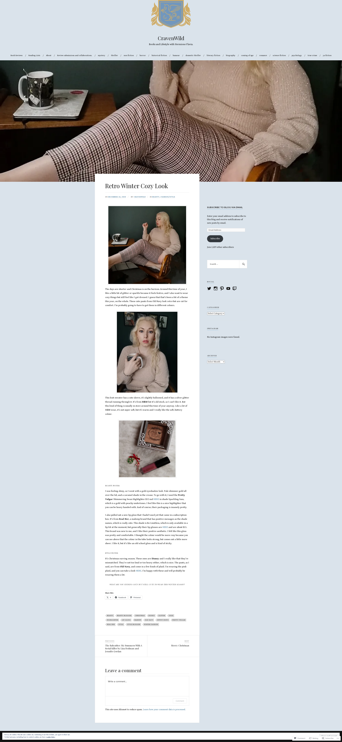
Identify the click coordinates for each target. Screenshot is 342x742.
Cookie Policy (50, 737)
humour (176, 55)
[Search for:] (227, 264)
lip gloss (126, 620)
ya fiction (327, 55)
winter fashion (151, 624)
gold (171, 615)
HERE (156, 499)
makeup (137, 620)
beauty (156, 197)
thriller (114, 55)
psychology (297, 55)
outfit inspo (163, 620)
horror (143, 55)
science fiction (279, 55)
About (48, 55)
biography (230, 55)
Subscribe (215, 238)
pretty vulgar (178, 620)
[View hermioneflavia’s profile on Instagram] (216, 288)
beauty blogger (124, 615)
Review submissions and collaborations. (74, 55)
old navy (149, 620)
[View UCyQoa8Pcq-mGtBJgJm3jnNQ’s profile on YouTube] (228, 288)
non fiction (129, 55)
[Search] (243, 264)
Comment (180, 701)
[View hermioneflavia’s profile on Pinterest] (222, 288)
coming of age (247, 55)
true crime (312, 55)
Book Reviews (17, 55)
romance (263, 55)
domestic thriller (193, 55)
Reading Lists (34, 55)
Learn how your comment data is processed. (164, 709)
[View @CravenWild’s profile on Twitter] (209, 288)
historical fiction (159, 55)
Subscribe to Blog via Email (225, 207)
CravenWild (171, 38)
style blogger (133, 624)
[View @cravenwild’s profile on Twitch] (235, 288)
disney (152, 615)
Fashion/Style (168, 197)
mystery (101, 55)
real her (111, 624)
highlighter (112, 620)
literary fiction (213, 55)
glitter (161, 615)
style (120, 624)
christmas (140, 615)
